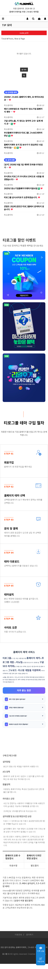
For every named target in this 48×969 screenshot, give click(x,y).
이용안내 (18, 934)
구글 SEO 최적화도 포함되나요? (18, 716)
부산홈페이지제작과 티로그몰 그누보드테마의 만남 (23, 134)
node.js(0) (24, 33)
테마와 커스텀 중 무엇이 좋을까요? (18, 724)
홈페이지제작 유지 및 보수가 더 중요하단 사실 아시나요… (23, 146)
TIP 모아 (7, 25)
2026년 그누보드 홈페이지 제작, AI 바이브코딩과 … (24, 98)
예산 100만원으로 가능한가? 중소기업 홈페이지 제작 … (23, 110)
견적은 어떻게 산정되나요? (16, 707)
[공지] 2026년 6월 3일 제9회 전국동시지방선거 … (23, 166)
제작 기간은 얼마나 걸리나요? (17, 699)
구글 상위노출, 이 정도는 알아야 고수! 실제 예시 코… (23, 122)
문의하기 (29, 934)
